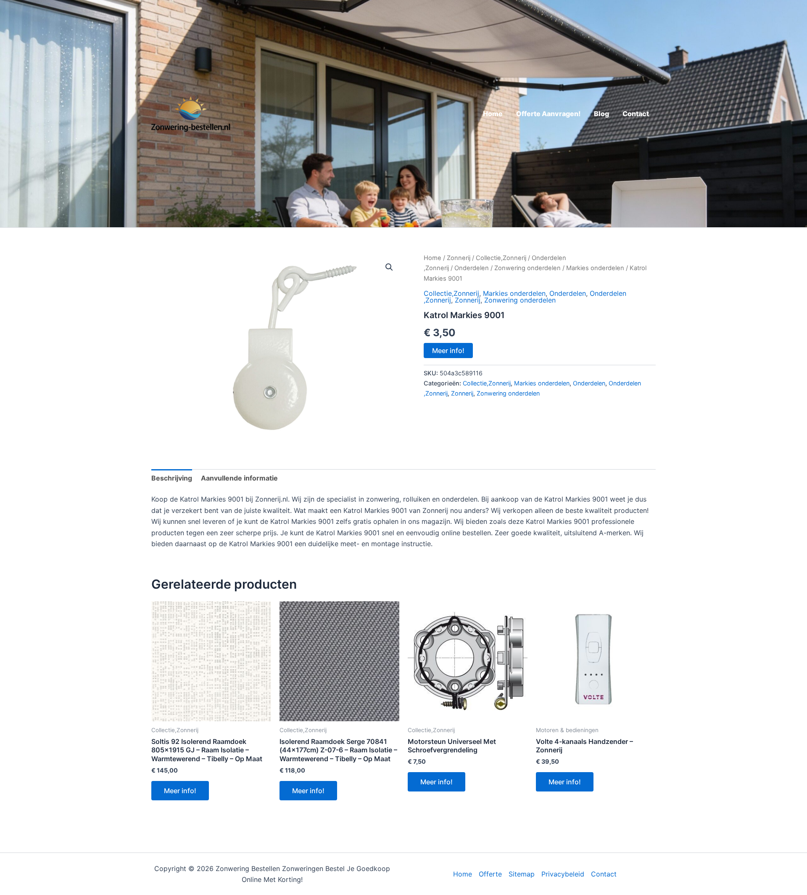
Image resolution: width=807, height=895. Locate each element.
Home (493, 113)
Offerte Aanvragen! (548, 113)
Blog (601, 113)
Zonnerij (458, 258)
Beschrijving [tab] (171, 478)
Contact (635, 113)
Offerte (490, 874)
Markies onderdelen (595, 268)
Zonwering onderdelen (527, 268)
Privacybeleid (562, 874)
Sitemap (522, 874)
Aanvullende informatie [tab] (239, 478)
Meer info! (448, 350)
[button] (389, 267)
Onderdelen (471, 268)
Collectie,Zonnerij (501, 258)
